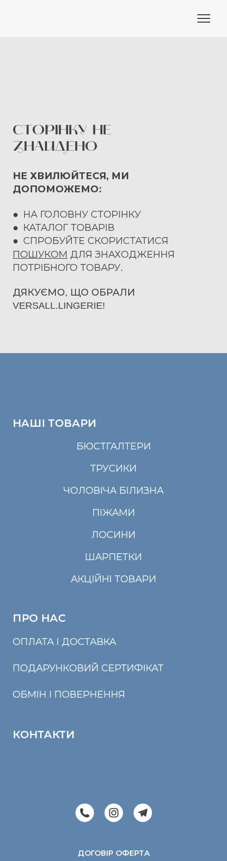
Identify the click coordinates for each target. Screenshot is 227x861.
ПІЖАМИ (113, 512)
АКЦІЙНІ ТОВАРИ (113, 579)
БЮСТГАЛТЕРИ (114, 446)
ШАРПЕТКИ (113, 557)
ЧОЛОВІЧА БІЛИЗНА (113, 490)
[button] (84, 813)
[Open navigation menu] (203, 18)
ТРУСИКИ (113, 468)
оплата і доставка (64, 642)
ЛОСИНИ (113, 535)
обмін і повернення (69, 694)
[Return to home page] (53, 18)
